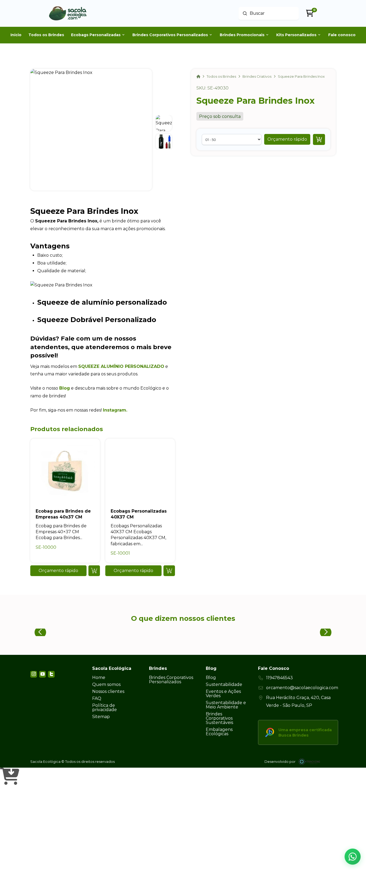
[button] (287, 139)
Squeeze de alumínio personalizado (102, 302)
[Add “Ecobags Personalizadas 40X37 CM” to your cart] (169, 570)
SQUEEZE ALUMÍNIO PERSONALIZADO (121, 366)
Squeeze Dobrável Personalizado (96, 319)
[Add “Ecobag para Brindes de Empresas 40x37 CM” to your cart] (94, 570)
